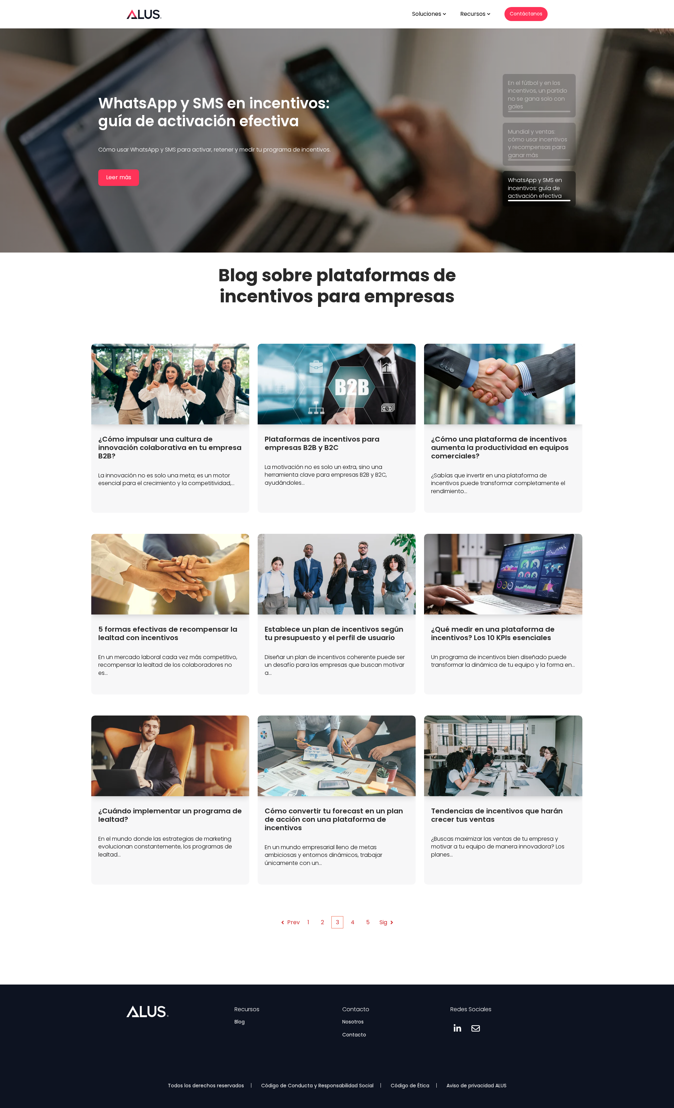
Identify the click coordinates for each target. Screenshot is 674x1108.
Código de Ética (410, 1085)
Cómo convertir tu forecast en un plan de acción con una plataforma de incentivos (334, 819)
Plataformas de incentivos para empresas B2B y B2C (322, 443)
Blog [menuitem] (239, 1021)
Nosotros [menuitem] (353, 1021)
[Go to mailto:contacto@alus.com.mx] (476, 1028)
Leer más (118, 190)
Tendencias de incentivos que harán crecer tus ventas (497, 815)
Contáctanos (526, 13)
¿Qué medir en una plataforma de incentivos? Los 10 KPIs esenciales (493, 633)
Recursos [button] (472, 14)
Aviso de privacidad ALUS (477, 1085)
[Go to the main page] (143, 14)
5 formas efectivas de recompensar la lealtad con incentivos (167, 633)
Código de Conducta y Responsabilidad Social (317, 1085)
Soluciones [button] (426, 14)
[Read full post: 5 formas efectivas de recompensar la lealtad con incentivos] (170, 574)
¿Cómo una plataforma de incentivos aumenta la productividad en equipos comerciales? (500, 447)
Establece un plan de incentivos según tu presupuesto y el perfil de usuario (334, 633)
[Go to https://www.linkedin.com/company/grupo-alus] (457, 1028)
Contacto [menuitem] (354, 1034)
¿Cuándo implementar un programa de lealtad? (170, 815)
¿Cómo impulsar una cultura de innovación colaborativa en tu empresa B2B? (170, 447)
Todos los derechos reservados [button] (206, 1085)
